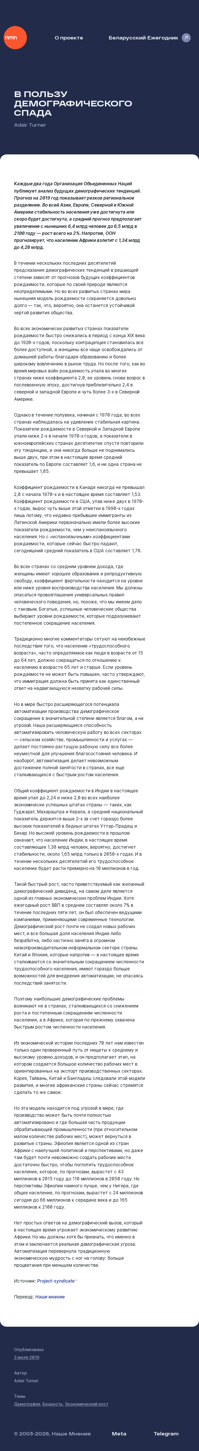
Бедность (52, 1404)
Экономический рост (86, 1404)
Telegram (166, 1433)
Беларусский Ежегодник (143, 37)
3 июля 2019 (26, 1357)
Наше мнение (50, 1296)
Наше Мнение (15, 37)
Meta (119, 1433)
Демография (27, 1404)
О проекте (69, 37)
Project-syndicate (55, 1281)
